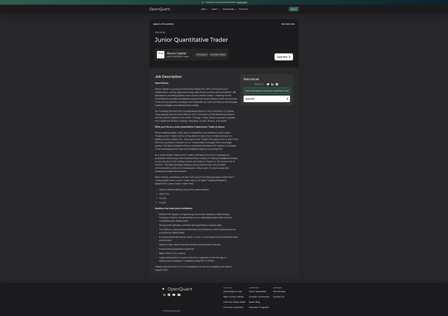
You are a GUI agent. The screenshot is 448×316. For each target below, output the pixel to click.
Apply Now (282, 57)
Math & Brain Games (233, 296)
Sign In (294, 9)
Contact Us (278, 296)
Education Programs (259, 307)
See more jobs (288, 24)
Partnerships (279, 291)
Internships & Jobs (232, 291)
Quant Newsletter (257, 291)
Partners (243, 9)
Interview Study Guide (234, 302)
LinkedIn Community (259, 296)
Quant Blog (254, 302)
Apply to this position (163, 24)
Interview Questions (233, 307)
